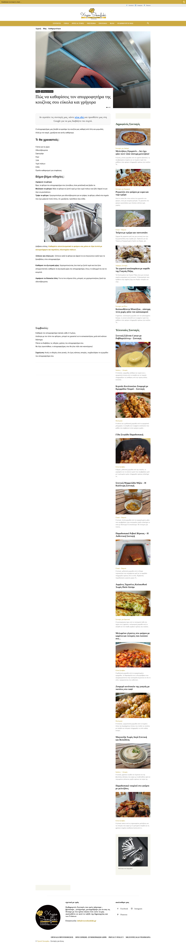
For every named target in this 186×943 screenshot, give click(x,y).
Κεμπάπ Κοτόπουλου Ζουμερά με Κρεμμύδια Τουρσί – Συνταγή (132, 387)
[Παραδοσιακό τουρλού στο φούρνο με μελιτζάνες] (133, 805)
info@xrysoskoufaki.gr (86, 921)
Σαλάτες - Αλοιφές (122, 370)
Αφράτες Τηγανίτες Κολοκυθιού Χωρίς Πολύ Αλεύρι (131, 585)
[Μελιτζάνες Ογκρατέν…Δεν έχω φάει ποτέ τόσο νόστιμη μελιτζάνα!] (133, 136)
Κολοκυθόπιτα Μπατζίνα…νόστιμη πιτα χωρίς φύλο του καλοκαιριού (133, 310)
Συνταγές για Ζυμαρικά (123, 189)
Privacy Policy (116, 937)
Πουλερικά (119, 421)
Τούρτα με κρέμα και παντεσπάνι (132, 232)
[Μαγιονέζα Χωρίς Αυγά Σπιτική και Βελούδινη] (133, 756)
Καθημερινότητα (47, 91)
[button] (147, 23)
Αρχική (38, 28)
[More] (77, 370)
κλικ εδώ (79, 117)
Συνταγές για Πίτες (121, 306)
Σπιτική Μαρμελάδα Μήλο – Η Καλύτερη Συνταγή (131, 484)
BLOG (112, 23)
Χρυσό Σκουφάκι (43, 941)
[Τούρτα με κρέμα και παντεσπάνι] (133, 218)
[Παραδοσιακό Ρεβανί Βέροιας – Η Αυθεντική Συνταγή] (133, 552)
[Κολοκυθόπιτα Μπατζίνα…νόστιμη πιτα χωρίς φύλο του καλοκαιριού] (133, 294)
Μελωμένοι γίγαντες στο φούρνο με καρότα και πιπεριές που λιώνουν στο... (133, 636)
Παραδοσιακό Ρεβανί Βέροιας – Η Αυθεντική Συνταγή (132, 534)
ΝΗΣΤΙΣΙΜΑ (91, 23)
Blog (44, 28)
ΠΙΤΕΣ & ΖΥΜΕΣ (78, 23)
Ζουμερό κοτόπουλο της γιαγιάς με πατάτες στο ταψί (133, 687)
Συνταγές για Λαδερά (122, 148)
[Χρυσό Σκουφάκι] (93, 14)
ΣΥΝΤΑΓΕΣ (57, 23)
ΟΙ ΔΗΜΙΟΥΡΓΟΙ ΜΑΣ (125, 23)
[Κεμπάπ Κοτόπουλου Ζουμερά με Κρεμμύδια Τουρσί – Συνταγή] (133, 405)
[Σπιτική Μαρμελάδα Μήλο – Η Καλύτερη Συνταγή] (133, 501)
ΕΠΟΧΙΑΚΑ (103, 23)
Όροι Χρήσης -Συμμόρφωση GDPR (91, 937)
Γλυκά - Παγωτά (121, 230)
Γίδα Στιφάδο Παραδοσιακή (129, 434)
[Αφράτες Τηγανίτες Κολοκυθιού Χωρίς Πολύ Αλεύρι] (133, 603)
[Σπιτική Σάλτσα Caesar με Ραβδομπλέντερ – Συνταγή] (133, 354)
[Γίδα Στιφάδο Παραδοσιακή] (133, 451)
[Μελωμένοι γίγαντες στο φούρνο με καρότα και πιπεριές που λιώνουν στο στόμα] (133, 654)
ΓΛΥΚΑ (66, 23)
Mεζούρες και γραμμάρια (138, 937)
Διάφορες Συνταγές (121, 265)
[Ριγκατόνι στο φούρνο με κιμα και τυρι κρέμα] (133, 177)
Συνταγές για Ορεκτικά (123, 619)
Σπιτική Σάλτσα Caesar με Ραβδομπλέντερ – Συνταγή (129, 337)
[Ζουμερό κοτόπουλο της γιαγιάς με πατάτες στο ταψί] (133, 705)
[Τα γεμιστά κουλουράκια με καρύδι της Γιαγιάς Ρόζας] (133, 254)
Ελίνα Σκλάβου (120, 467)
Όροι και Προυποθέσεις (62, 937)
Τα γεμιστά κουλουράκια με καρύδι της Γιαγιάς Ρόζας (133, 269)
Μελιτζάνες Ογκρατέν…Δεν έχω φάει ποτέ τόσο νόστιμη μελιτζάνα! (132, 152)
